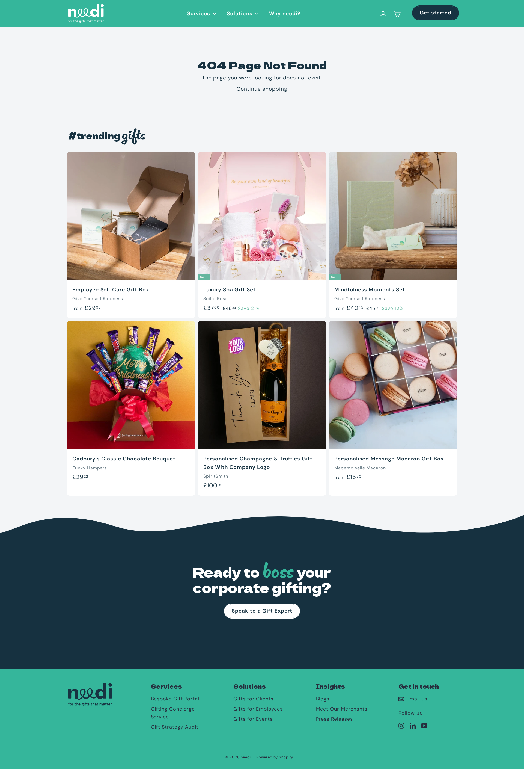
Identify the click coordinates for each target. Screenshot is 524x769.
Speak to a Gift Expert (262, 610)
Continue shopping (262, 88)
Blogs (323, 699)
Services (199, 13)
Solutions (240, 13)
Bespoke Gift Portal (175, 699)
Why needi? (285, 13)
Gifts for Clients (253, 699)
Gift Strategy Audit (174, 727)
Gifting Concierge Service (173, 713)
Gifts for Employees (258, 709)
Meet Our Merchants (341, 709)
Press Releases (334, 719)
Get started (435, 12)
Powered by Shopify (274, 757)
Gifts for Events (253, 719)
